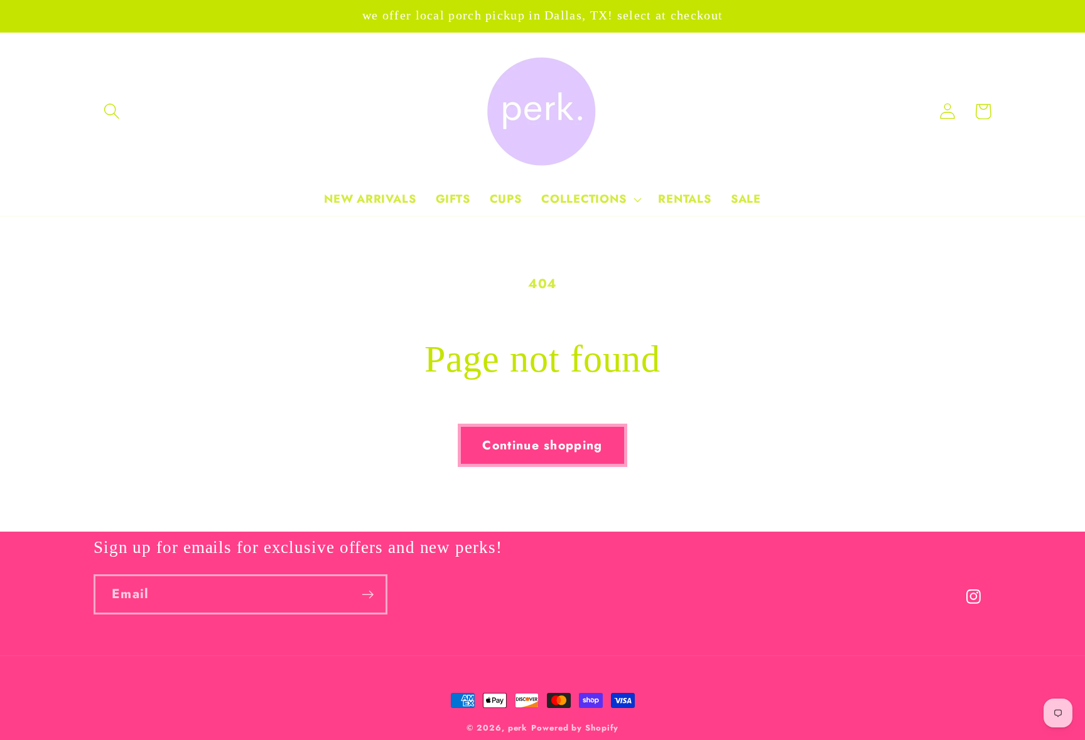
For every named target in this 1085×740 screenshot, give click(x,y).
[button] (111, 111)
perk (518, 728)
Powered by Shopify (574, 728)
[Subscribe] (368, 594)
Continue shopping (542, 445)
